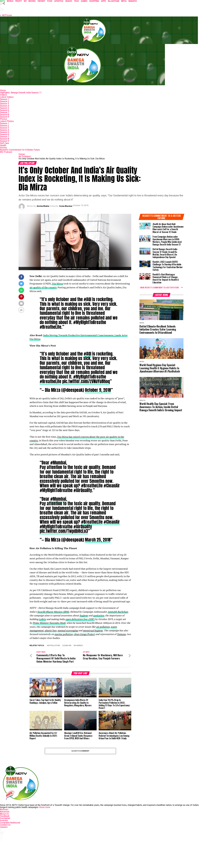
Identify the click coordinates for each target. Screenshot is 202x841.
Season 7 (4, 112)
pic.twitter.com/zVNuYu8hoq (86, 381)
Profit (18, 1)
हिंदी (25, 1)
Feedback (4, 816)
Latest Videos (7, 97)
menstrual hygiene (93, 630)
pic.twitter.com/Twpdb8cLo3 (64, 531)
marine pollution (64, 634)
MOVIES (32, 1)
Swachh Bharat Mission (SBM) (53, 611)
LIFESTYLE (58, 1)
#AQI (87, 354)
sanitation (98, 615)
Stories (3, 147)
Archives (4, 809)
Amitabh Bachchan (118, 611)
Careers (4, 827)
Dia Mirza (57, 283)
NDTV (2, 1)
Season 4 (4, 105)
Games (84, 1)
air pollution (103, 626)
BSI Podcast (6, 152)
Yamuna (121, 634)
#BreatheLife (50, 381)
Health (3, 145)
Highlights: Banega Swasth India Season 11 (21, 92)
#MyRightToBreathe (89, 377)
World (10, 1)
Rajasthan (113, 1)
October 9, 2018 (98, 390)
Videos (3, 94)
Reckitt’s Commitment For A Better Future (20, 149)
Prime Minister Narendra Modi (49, 622)
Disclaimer (5, 818)
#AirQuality (83, 526)
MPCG (124, 1)
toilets (42, 619)
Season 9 (4, 116)
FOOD (49, 1)
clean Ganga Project (84, 634)
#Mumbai (58, 499)
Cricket (41, 1)
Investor (4, 820)
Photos (3, 119)
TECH (76, 1)
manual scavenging (67, 630)
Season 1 (4, 99)
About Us (4, 814)
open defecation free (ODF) (80, 619)
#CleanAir (112, 522)
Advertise (4, 811)
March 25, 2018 (97, 540)
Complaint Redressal (10, 822)
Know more (44, 807)
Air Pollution (25, 156)
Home (3, 90)
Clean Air (66, 645)
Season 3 (4, 103)
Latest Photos (7, 121)
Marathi (132, 1)
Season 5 (4, 108)
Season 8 (4, 114)
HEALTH (68, 1)
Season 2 (4, 101)
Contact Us (5, 825)
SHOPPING (94, 1)
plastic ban (50, 630)
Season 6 (4, 110)
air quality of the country (43, 287)
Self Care (4, 143)
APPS (103, 1)
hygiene (84, 615)
